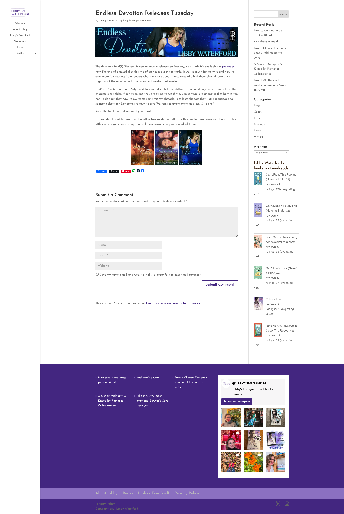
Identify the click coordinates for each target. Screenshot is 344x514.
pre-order (228, 66)
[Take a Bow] (260, 304)
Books (20, 53)
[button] (231, 417)
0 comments (144, 20)
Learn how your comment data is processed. (174, 303)
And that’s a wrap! (266, 41)
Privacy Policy (187, 493)
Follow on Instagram (237, 401)
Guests (258, 111)
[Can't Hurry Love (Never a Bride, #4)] (260, 273)
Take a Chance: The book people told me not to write (270, 53)
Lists (257, 118)
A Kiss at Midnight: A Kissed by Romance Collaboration (268, 69)
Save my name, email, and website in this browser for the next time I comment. (150, 274)
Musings (259, 124)
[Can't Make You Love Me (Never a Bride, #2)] (260, 210)
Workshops (20, 41)
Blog (125, 20)
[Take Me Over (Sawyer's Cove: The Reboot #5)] (260, 330)
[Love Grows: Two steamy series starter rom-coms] (260, 242)
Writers (258, 137)
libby (101, 20)
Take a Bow (273, 299)
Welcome (20, 23)
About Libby (20, 29)
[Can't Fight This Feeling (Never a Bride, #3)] (260, 179)
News (20, 47)
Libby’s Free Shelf (20, 35)
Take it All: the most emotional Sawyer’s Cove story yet (270, 85)
